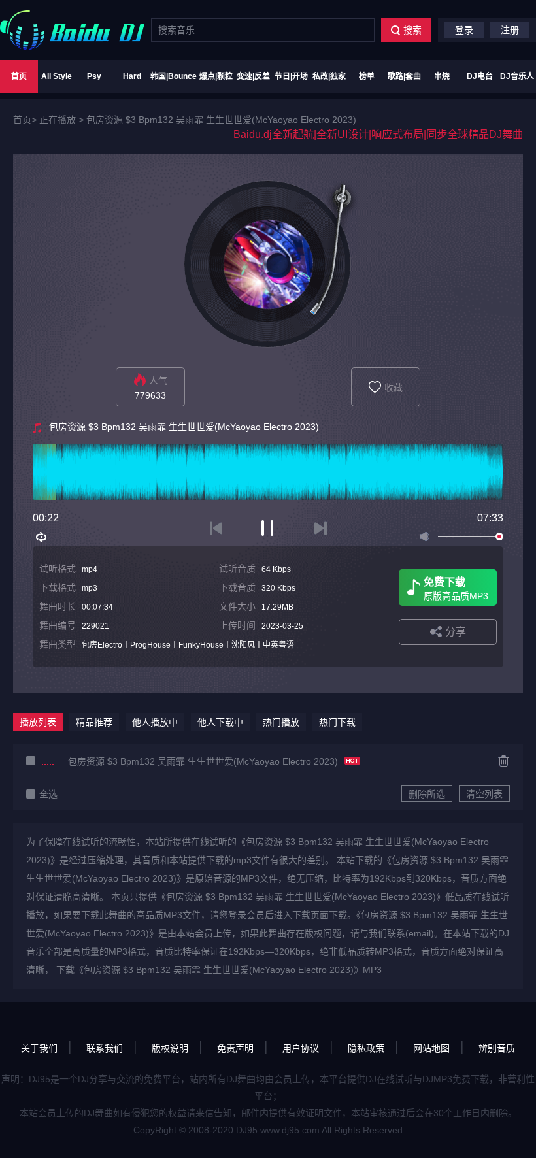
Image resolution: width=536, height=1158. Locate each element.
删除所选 (427, 794)
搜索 (412, 30)
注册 (510, 30)
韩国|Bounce (173, 76)
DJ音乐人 (517, 76)
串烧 (442, 76)
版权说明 (170, 1048)
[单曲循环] (42, 537)
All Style (56, 76)
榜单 (367, 76)
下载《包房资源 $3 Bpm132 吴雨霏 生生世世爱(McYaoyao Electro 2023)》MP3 (219, 970)
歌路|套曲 (404, 76)
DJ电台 (480, 76)
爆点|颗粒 (216, 76)
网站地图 (431, 1048)
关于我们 (39, 1048)
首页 (19, 76)
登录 (464, 30)
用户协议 (300, 1048)
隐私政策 (366, 1048)
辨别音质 (496, 1048)
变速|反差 (253, 76)
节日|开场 (291, 76)
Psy (94, 76)
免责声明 (235, 1048)
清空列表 (484, 794)
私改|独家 (329, 76)
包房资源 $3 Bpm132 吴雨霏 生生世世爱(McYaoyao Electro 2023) (221, 119)
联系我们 (104, 1048)
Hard (132, 76)
